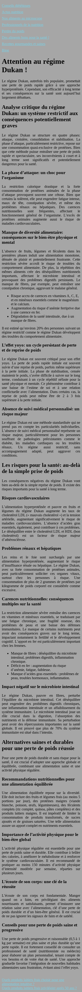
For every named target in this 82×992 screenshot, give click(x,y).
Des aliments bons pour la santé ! (25, 37)
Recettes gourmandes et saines (23, 44)
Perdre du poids (13, 31)
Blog (5, 50)
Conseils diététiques (16, 6)
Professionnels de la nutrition (22, 25)
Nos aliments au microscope (22, 18)
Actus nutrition (12, 12)
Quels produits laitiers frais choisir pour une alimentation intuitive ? (33, 982)
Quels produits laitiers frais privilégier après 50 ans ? (39, 988)
